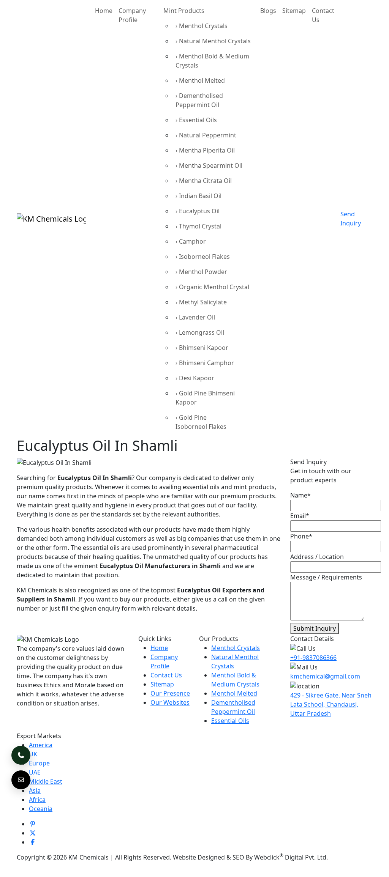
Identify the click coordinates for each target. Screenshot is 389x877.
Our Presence (170, 693)
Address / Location (317, 557)
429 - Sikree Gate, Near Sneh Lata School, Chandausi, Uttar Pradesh (331, 704)
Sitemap (294, 10)
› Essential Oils (196, 120)
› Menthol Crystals (202, 26)
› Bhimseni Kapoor (202, 347)
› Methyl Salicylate (201, 302)
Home (103, 10)
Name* (300, 495)
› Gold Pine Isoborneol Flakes (201, 422)
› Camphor (191, 241)
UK (33, 754)
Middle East (45, 781)
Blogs (268, 10)
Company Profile (132, 15)
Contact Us (323, 15)
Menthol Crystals (235, 648)
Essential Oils (230, 720)
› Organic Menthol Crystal (212, 287)
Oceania (40, 809)
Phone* (301, 536)
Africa (37, 799)
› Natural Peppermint (206, 135)
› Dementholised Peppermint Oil (199, 100)
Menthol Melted (234, 693)
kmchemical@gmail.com (325, 676)
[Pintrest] (32, 824)
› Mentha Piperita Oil (205, 150)
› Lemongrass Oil (200, 332)
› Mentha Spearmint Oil (209, 165)
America (40, 745)
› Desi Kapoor (195, 378)
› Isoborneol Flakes (203, 256)
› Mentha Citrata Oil (204, 180)
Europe (39, 763)
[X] (32, 833)
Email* (299, 516)
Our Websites (170, 702)
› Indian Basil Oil (198, 196)
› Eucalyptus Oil (198, 211)
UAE (35, 772)
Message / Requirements (326, 577)
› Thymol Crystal (198, 226)
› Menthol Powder (201, 272)
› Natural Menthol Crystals (213, 41)
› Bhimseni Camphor (205, 363)
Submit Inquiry (314, 628)
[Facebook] (32, 842)
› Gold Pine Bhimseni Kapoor (205, 397)
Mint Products (183, 10)
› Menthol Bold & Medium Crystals (212, 60)
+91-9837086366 (313, 657)
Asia (35, 790)
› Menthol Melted (200, 80)
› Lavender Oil (195, 317)
